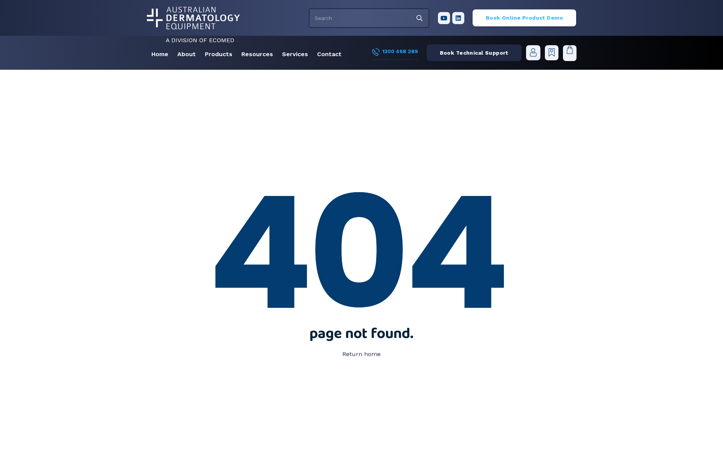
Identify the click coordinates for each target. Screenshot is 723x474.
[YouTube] (444, 18)
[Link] (533, 52)
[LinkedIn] (458, 18)
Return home (361, 354)
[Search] (419, 18)
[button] (199, 54)
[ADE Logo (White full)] (193, 18)
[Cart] (569, 53)
